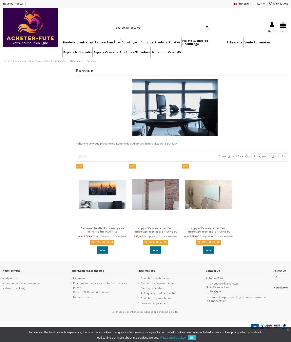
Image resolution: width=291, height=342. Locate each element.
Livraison (79, 278)
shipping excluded (169, 311)
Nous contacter (13, 3)
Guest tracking (15, 288)
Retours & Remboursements (91, 292)
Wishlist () (280, 3)
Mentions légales (152, 288)
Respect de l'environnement (159, 283)
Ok (191, 337)
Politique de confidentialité (158, 293)
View (102, 250)
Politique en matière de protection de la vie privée (100, 285)
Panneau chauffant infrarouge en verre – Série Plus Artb (102, 230)
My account (13, 278)
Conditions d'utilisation (155, 278)
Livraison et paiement (154, 303)
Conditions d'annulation (156, 298)
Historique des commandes (22, 283)
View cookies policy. (173, 337)
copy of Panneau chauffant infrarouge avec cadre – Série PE (155, 230)
